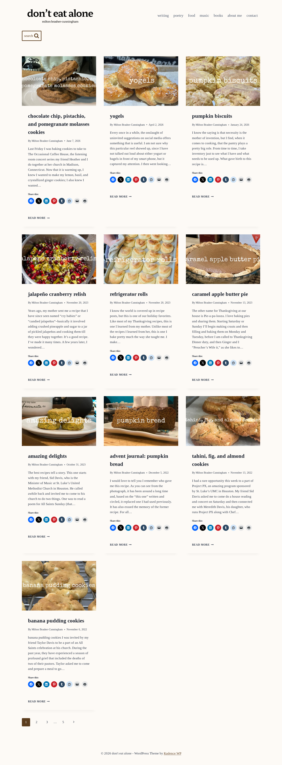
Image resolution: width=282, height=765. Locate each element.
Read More (39, 218)
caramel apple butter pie (220, 294)
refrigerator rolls (129, 294)
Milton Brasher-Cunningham (47, 140)
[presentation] (59, 81)
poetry (178, 15)
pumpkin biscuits (212, 116)
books (218, 15)
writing (163, 15)
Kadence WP (172, 753)
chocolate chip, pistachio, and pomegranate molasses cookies (58, 124)
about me (235, 15)
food (191, 15)
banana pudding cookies (56, 621)
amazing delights (47, 456)
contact (252, 15)
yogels (117, 116)
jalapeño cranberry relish (57, 294)
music (204, 15)
